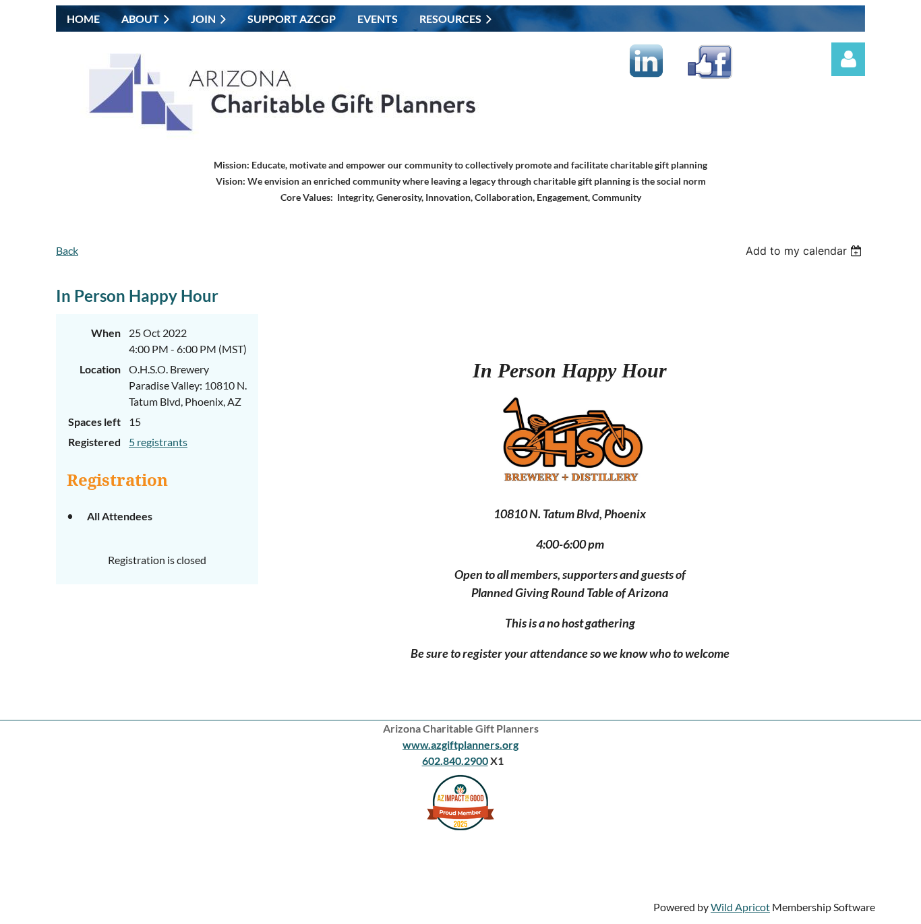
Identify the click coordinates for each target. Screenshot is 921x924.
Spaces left (94, 421)
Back (67, 250)
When (106, 332)
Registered (94, 441)
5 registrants (158, 441)
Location (100, 369)
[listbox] (805, 251)
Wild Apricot (740, 906)
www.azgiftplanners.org (460, 744)
